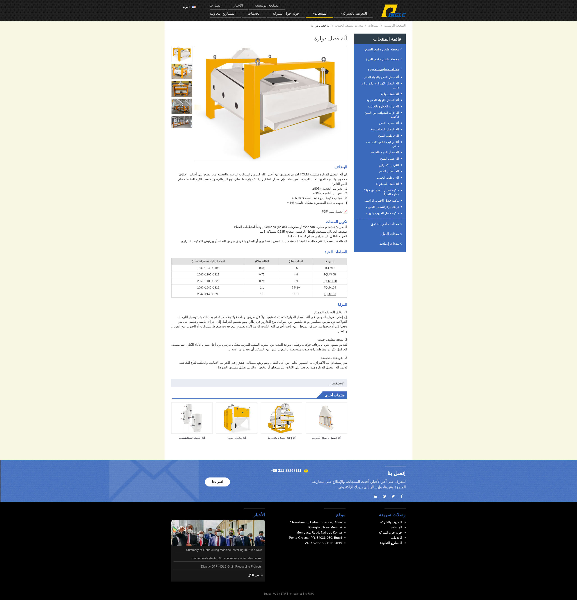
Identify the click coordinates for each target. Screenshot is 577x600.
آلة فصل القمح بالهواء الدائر (381, 77)
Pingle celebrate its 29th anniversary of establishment (227, 558)
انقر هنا (217, 482)
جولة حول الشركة (285, 13)
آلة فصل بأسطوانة (387, 184)
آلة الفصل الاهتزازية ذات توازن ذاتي (380, 85)
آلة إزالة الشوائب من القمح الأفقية (382, 114)
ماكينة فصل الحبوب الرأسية (382, 200)
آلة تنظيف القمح (237, 437)
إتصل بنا (215, 5)
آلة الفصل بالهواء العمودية (326, 437)
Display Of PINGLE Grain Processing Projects (231, 566)
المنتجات (373, 25)
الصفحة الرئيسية (267, 5)
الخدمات (254, 13)
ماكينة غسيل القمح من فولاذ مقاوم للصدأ (381, 192)
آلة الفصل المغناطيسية (192, 437)
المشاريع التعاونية (223, 13)
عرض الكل (255, 575)
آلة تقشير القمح (389, 171)
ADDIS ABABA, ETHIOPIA (323, 543)
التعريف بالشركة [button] (354, 13)
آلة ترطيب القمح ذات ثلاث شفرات (382, 144)
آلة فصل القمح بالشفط (384, 152)
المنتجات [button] (320, 13)
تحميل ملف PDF (332, 211)
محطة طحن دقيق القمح (382, 49)
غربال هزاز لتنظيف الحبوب (382, 207)
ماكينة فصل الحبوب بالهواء (382, 213)
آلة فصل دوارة (390, 93)
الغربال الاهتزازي (388, 165)
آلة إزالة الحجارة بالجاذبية (281, 437)
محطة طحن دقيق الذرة (382, 59)
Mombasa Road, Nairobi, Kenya (319, 532)
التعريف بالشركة (391, 522)
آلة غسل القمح (389, 158)
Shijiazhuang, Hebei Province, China (316, 522)
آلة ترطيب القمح (388, 135)
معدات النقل (390, 234)
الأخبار (238, 5)
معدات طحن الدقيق (385, 224)
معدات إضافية (389, 243)
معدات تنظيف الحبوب (349, 25)
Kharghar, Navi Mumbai (325, 527)
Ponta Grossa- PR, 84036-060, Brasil (315, 537)
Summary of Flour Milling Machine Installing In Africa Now (224, 550)
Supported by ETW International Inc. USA (288, 593)
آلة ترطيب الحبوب (387, 177)
